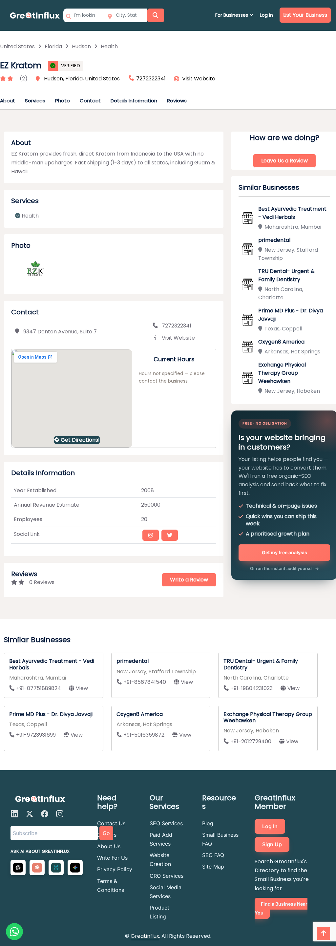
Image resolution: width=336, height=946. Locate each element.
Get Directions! (80, 440)
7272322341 (176, 325)
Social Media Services (165, 891)
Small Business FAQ (220, 839)
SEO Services (166, 823)
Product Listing (159, 912)
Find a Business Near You (281, 908)
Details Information (134, 100)
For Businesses (232, 15)
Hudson (81, 46)
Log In (266, 15)
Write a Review (189, 579)
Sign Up (272, 844)
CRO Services (166, 875)
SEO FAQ (213, 855)
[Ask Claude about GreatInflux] (37, 867)
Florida (53, 46)
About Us (108, 846)
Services (35, 100)
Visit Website (198, 78)
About (7, 100)
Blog (207, 823)
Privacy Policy (114, 869)
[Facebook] (45, 814)
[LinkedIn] (14, 814)
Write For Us (112, 857)
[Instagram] (60, 814)
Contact (90, 100)
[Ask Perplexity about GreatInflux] (56, 867)
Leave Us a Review (284, 160)
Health (109, 46)
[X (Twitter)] (29, 814)
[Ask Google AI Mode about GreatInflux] (75, 867)
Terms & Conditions (110, 885)
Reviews (177, 100)
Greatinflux (145, 936)
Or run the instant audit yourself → (284, 568)
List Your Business (305, 15)
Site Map (213, 866)
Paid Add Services (161, 839)
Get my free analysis (284, 552)
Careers (106, 834)
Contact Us (111, 823)
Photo (62, 100)
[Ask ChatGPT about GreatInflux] (18, 867)
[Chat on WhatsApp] (14, 931)
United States (17, 46)
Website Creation (160, 859)
